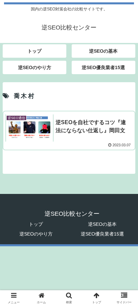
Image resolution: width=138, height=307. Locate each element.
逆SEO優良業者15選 (102, 234)
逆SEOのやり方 (36, 234)
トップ (36, 224)
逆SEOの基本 (102, 224)
